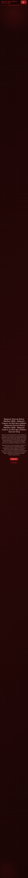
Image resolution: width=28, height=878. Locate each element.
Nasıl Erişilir (14, 462)
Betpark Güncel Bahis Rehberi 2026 (9, 2)
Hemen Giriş (14, 459)
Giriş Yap (23, 2)
